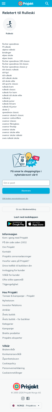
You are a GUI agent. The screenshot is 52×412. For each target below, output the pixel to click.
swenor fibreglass (10, 124)
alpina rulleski (8, 49)
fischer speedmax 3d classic (15, 64)
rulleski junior (8, 101)
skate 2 (5, 109)
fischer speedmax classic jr (14, 66)
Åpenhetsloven (10, 358)
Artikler (6, 309)
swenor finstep (9, 126)
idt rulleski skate (9, 78)
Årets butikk (8, 314)
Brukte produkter (11, 333)
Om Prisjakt (8, 247)
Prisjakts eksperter (12, 337)
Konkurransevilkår (11, 354)
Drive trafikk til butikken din (17, 265)
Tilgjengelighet (10, 284)
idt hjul (5, 72)
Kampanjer (8, 328)
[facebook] (28, 398)
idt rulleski (7, 75)
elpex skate (7, 55)
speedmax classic (10, 112)
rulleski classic (8, 89)
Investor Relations (12, 305)
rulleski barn (8, 86)
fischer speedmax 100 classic (16, 61)
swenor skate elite (11, 132)
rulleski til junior (9, 106)
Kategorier (7, 323)
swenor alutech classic (13, 115)
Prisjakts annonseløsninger (16, 256)
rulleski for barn (9, 92)
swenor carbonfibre (11, 118)
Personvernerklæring (13, 368)
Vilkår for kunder (11, 274)
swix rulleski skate (10, 138)
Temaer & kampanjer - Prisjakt (18, 295)
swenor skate (8, 129)
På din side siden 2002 (14, 242)
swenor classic (9, 121)
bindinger (6, 52)
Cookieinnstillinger (12, 372)
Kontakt (6, 251)
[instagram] (23, 398)
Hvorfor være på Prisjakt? (15, 260)
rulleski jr (6, 98)
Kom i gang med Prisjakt (15, 237)
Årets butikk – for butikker (16, 319)
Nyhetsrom (8, 300)
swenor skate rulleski (12, 135)
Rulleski (28, 12)
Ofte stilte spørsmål (12, 279)
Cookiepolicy (9, 363)
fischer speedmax (10, 44)
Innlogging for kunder (13, 270)
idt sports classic (10, 84)
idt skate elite (8, 81)
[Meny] (3, 3)
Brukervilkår (8, 349)
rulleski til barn (9, 103)
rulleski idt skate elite (12, 95)
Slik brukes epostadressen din (15, 198)
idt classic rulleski (10, 69)
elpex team (7, 58)
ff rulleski (6, 47)
